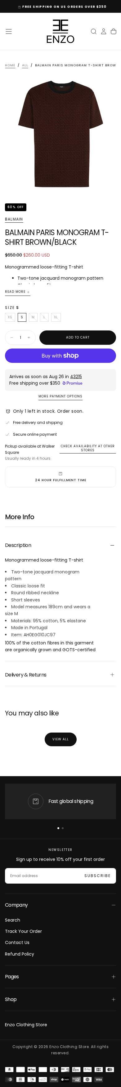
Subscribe (97, 875)
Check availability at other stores (88, 448)
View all (60, 739)
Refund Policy (19, 954)
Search (12, 920)
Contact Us (17, 942)
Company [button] (16, 905)
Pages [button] (12, 976)
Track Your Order (23, 931)
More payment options (60, 397)
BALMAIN (14, 219)
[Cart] (113, 31)
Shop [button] (10, 999)
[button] (8, 31)
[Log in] (103, 31)
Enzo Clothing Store (26, 1025)
